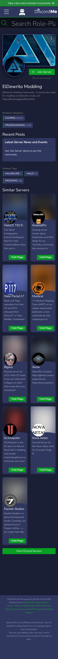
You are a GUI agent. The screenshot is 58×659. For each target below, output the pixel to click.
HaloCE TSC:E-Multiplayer (14, 227)
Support (29, 612)
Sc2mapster (12, 438)
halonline (13, 173)
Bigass (8, 367)
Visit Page (17, 257)
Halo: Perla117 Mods (14, 298)
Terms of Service (20, 609)
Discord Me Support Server (36, 602)
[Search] (4, 22)
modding (13, 180)
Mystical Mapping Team (42, 298)
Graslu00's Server (39, 227)
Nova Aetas (40, 438)
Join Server (44, 72)
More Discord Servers (29, 551)
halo (32, 173)
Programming (18, 125)
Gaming (14, 118)
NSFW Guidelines (37, 609)
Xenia (36, 367)
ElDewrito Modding (22, 86)
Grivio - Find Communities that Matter (25, 605)
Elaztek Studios (14, 509)
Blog (49, 609)
